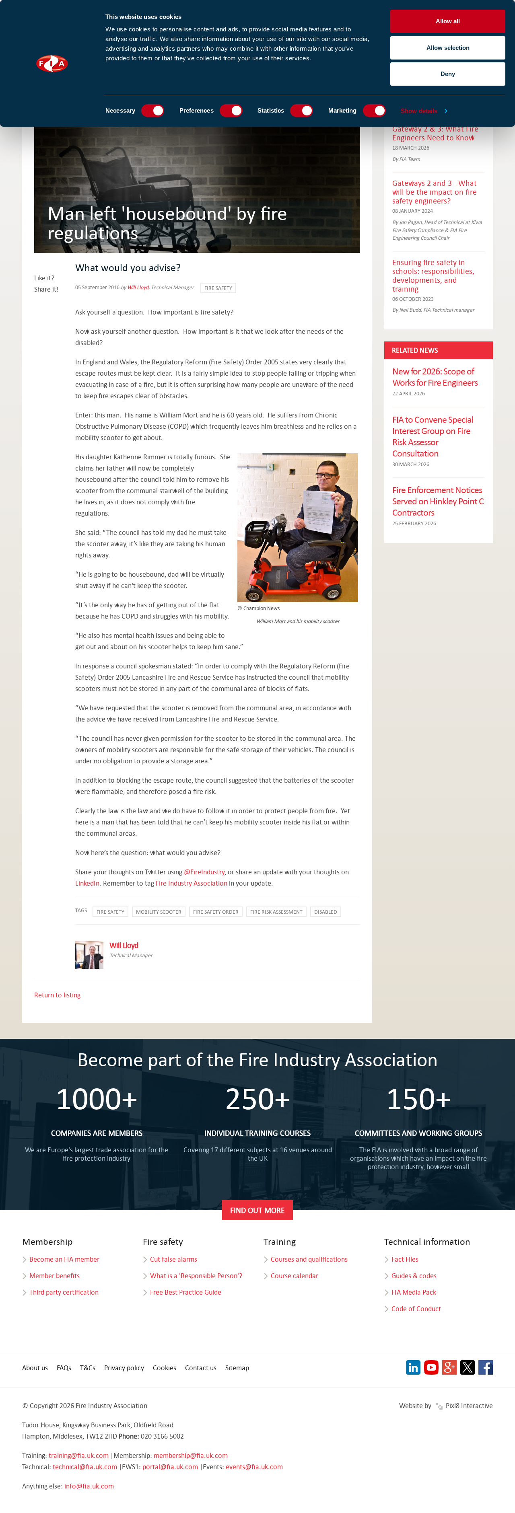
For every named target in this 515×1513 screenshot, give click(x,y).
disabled (325, 912)
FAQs (64, 1367)
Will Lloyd (137, 287)
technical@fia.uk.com (85, 1466)
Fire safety (218, 288)
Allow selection (448, 47)
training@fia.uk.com (79, 1455)
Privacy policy (124, 1367)
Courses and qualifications (309, 1259)
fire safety (110, 912)
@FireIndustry (204, 872)
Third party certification (64, 1292)
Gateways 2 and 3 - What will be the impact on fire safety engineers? (434, 191)
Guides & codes (414, 1275)
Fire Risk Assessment (276, 912)
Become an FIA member (64, 1259)
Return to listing (57, 995)
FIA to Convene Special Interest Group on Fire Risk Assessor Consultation (433, 435)
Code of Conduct (416, 1308)
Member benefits (54, 1275)
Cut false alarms (173, 1259)
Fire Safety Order (216, 912)
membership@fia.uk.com (191, 1455)
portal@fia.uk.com (170, 1466)
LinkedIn (87, 883)
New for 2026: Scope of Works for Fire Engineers (435, 376)
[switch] (231, 110)
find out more (257, 1210)
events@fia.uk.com (254, 1466)
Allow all (448, 21)
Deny (448, 73)
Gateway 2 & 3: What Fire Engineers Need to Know (435, 133)
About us (35, 1367)
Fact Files (404, 1259)
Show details (419, 110)
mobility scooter (158, 912)
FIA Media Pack (413, 1292)
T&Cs (87, 1367)
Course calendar (294, 1275)
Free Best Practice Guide (185, 1292)
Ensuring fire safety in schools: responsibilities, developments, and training (433, 275)
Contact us (200, 1367)
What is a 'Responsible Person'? (196, 1275)
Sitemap (237, 1367)
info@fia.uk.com (89, 1486)
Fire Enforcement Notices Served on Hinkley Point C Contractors (438, 501)
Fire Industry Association (191, 883)
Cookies (164, 1367)
